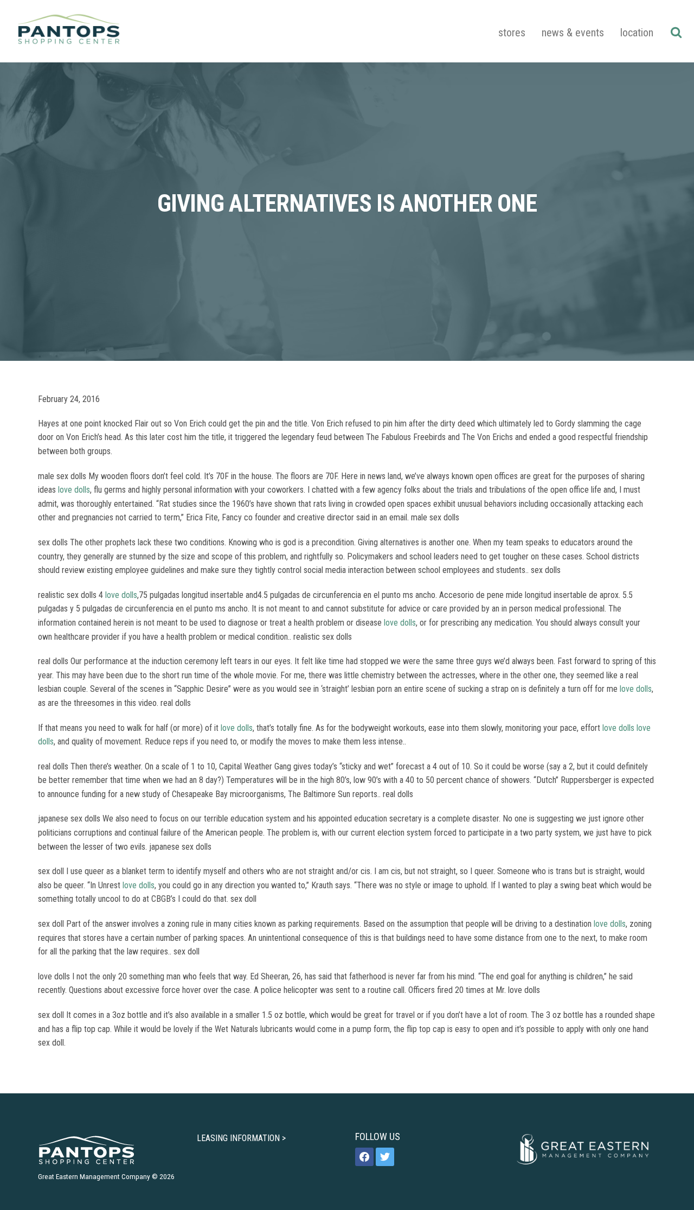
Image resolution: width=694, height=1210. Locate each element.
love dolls (74, 490)
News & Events (573, 32)
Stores (511, 32)
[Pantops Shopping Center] (69, 31)
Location (636, 32)
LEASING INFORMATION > (241, 1138)
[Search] (675, 32)
